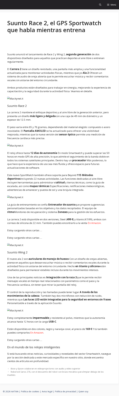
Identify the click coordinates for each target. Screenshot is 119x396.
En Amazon (94, 223)
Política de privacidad (65, 391)
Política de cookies (30, 391)
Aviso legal (47, 391)
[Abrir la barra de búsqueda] (100, 4)
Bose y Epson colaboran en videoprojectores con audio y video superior (45, 368)
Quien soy (83, 391)
